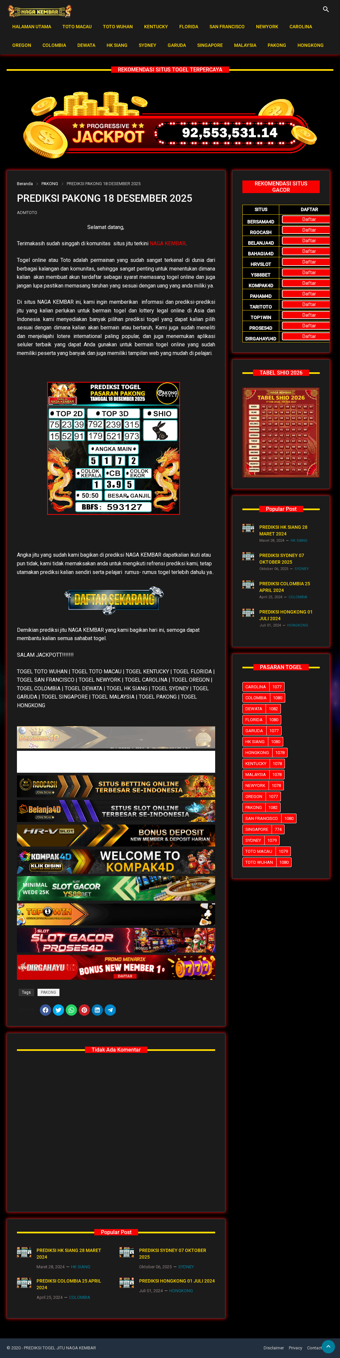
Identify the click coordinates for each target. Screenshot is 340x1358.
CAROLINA (301, 26)
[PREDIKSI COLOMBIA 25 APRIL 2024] (24, 1283)
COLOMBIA (54, 45)
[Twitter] (58, 1010)
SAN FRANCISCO (227, 26)
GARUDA (177, 45)
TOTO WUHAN (118, 26)
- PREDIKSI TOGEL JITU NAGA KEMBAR (59, 1347)
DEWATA (86, 45)
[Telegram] (110, 1010)
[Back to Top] (328, 1346)
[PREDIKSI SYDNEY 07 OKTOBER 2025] (127, 1252)
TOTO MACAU (77, 26)
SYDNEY (147, 45)
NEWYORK (267, 26)
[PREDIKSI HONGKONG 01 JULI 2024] (127, 1283)
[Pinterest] (84, 1010)
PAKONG (277, 45)
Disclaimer (274, 1347)
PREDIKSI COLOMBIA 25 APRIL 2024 (69, 1284)
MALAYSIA (245, 45)
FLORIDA (188, 26)
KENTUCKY (156, 26)
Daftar (309, 219)
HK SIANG (117, 45)
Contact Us (317, 1347)
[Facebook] (45, 1010)
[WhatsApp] (71, 1010)
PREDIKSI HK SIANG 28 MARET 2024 (69, 1254)
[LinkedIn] (97, 1010)
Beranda (25, 183)
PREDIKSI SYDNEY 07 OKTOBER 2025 (172, 1254)
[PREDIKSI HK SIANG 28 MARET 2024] (24, 1252)
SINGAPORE (210, 45)
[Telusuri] (326, 11)
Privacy (295, 1347)
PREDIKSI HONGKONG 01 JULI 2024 (177, 1281)
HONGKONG (311, 45)
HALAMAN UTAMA (31, 26)
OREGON (21, 45)
